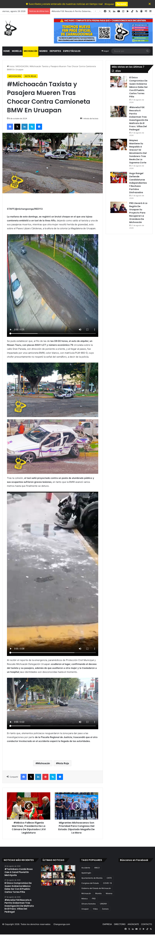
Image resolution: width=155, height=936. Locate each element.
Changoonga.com (61, 924)
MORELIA (17, 51)
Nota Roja (63, 763)
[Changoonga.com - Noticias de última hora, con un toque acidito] (9, 28)
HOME (6, 51)
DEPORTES (55, 51)
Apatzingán (86, 873)
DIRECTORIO (119, 924)
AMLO (97, 868)
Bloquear (109, 3)
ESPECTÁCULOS (71, 51)
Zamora (105, 909)
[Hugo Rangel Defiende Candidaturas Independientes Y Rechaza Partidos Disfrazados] (118, 177)
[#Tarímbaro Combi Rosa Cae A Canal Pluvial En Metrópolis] (46, 868)
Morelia (98, 893)
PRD (94, 898)
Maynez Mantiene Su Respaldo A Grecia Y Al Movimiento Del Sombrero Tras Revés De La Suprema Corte (138, 151)
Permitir (121, 3)
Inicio (11, 66)
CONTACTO (146, 924)
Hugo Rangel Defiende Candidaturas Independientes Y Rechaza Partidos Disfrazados (138, 183)
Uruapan (85, 909)
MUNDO (43, 51)
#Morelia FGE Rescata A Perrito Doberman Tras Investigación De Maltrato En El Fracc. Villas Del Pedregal (138, 118)
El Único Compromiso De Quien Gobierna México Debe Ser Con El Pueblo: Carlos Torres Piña (138, 87)
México (84, 898)
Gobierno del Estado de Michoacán (96, 888)
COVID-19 (107, 883)
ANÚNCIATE (133, 924)
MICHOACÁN (30, 51)
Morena (109, 893)
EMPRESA (107, 924)
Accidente (85, 868)
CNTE (109, 878)
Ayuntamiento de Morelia (91, 878)
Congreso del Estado (90, 883)
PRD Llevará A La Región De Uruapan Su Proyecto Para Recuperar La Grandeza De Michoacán (138, 213)
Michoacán (43, 763)
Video (95, 909)
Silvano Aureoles (88, 904)
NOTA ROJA (30, 76)
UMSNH (103, 904)
